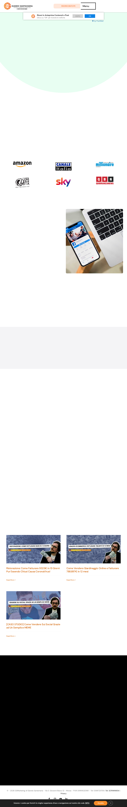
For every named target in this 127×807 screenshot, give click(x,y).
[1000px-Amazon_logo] (22, 162)
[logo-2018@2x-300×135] (105, 177)
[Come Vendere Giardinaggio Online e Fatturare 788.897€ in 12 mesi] (93, 549)
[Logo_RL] (22, 177)
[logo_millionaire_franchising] (105, 162)
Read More (10, 580)
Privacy (63, 793)
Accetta (101, 803)
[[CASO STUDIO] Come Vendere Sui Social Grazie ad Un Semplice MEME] (33, 605)
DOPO (77, 16)
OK (90, 16)
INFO (87, 803)
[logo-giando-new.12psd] (18, 3)
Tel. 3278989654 (112, 791)
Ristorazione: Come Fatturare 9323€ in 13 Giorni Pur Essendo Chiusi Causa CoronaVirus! (33, 570)
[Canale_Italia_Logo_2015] (63, 162)
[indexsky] (63, 177)
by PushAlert (99, 21)
